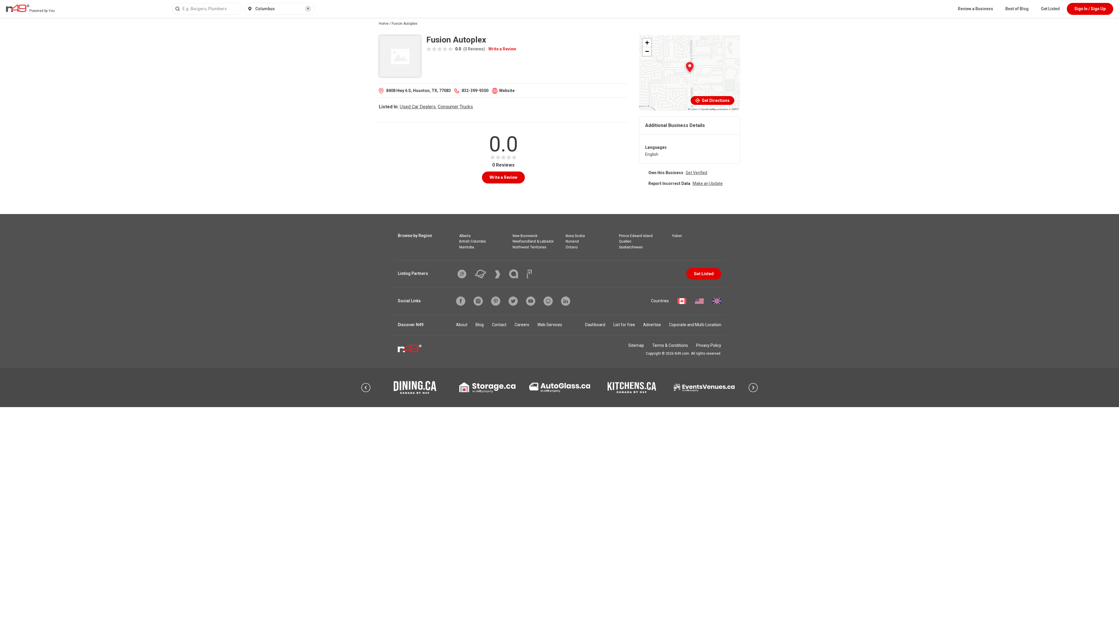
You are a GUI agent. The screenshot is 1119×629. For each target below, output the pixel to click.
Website (507, 90)
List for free (624, 324)
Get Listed (1050, 8)
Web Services (549, 324)
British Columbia (472, 241)
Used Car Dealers (418, 106)
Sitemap (636, 345)
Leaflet (693, 109)
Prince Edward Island (636, 236)
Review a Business (975, 8)
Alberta (465, 236)
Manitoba (466, 247)
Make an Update (708, 183)
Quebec (625, 241)
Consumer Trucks (455, 106)
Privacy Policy (708, 345)
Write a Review (502, 49)
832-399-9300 (475, 90)
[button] (689, 67)
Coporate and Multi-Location (695, 324)
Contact (499, 324)
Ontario (572, 247)
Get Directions (715, 100)
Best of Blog (1017, 8)
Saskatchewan (631, 247)
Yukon (677, 236)
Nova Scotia (575, 236)
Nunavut (572, 241)
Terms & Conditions (670, 345)
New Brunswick (525, 236)
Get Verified (696, 172)
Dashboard (595, 324)
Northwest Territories (529, 247)
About (461, 324)
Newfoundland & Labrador (533, 241)
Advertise (652, 324)
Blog (480, 324)
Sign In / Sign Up (1090, 8)
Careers (522, 324)
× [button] (308, 8)
